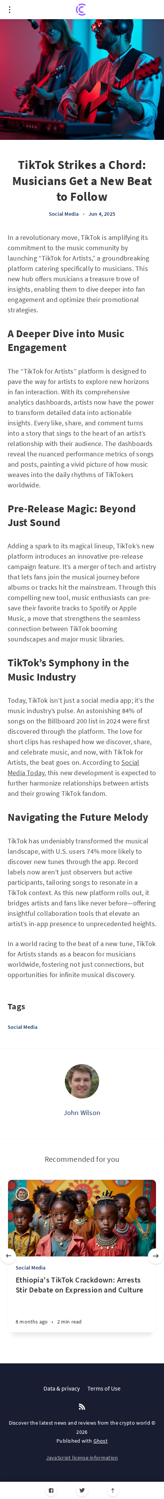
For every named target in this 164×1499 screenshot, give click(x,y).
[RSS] (82, 1407)
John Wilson (82, 1112)
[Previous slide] (8, 1256)
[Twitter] (82, 1490)
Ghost (100, 1440)
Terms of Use (104, 1388)
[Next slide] (155, 1256)
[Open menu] (9, 9)
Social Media (64, 214)
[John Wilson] (82, 1081)
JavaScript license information (82, 1457)
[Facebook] (51, 1490)
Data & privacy (61, 1388)
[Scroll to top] (113, 1490)
